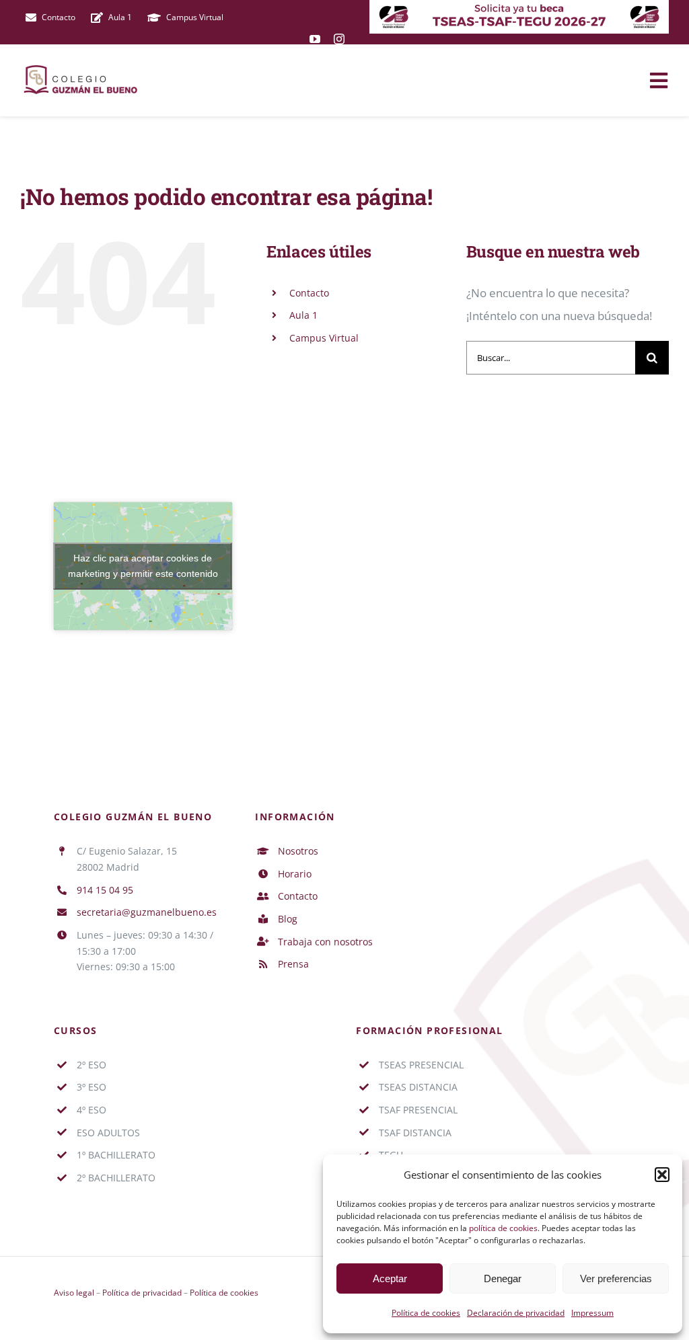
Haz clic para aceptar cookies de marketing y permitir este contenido (143, 566)
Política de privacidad (142, 1292)
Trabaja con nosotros (325, 941)
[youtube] (315, 39)
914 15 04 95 (105, 889)
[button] (662, 1174)
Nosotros (298, 850)
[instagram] (339, 39)
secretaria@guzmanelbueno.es (147, 912)
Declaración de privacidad (516, 1312)
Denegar (502, 1278)
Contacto (309, 292)
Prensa (293, 963)
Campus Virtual (324, 337)
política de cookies (503, 1228)
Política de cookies (426, 1312)
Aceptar (390, 1278)
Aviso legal (74, 1292)
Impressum (592, 1312)
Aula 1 (303, 315)
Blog (287, 918)
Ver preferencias (616, 1278)
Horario (295, 873)
